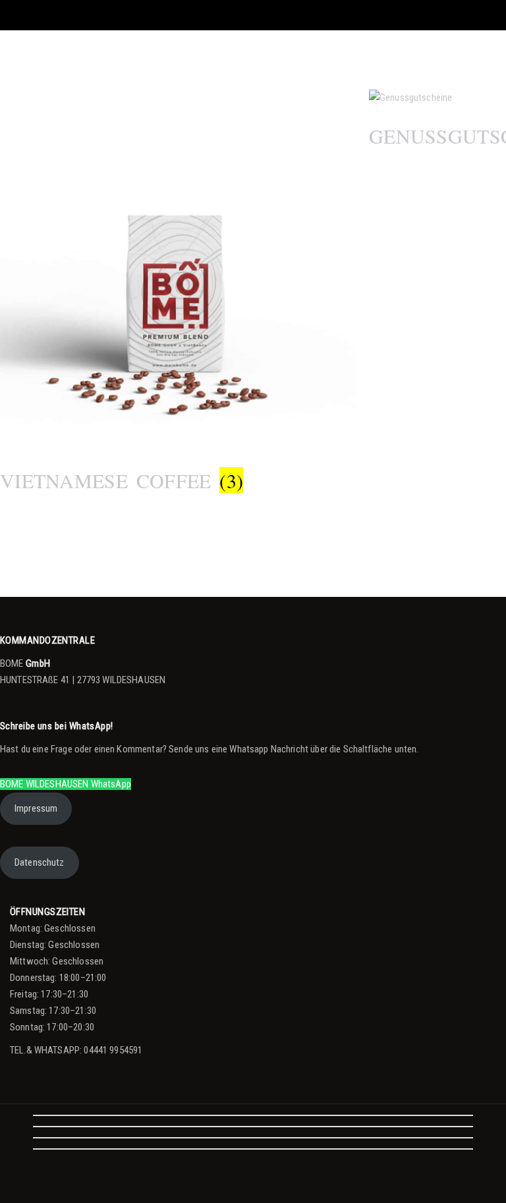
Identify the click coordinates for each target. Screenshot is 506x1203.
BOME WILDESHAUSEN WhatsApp (65, 784)
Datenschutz (39, 862)
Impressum (35, 808)
